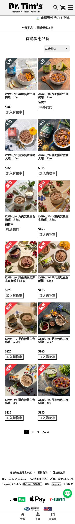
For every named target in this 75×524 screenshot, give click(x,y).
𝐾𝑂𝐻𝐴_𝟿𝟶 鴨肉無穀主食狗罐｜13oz (53, 96)
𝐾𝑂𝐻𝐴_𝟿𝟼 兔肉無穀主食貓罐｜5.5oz (20, 218)
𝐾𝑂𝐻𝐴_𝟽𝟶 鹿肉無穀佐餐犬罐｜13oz (53, 157)
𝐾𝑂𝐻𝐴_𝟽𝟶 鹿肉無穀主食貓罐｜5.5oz (20, 340)
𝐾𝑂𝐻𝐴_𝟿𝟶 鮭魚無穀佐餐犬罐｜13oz (20, 157)
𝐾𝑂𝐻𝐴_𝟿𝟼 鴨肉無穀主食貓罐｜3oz (53, 401)
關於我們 (42, 472)
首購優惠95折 (45, 27)
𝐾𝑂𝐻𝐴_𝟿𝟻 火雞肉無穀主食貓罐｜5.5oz (53, 218)
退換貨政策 (59, 472)
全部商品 (27, 27)
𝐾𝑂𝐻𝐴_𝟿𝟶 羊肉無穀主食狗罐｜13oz (20, 96)
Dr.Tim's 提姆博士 (32, 484)
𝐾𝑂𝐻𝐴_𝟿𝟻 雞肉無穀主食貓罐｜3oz (20, 401)
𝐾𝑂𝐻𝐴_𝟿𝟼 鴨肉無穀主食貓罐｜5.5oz (53, 279)
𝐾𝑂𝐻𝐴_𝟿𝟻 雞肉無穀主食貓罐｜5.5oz (53, 340)
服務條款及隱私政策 (21, 472)
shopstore (56, 484)
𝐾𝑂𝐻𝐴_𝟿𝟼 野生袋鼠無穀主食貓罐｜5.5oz (20, 279)
